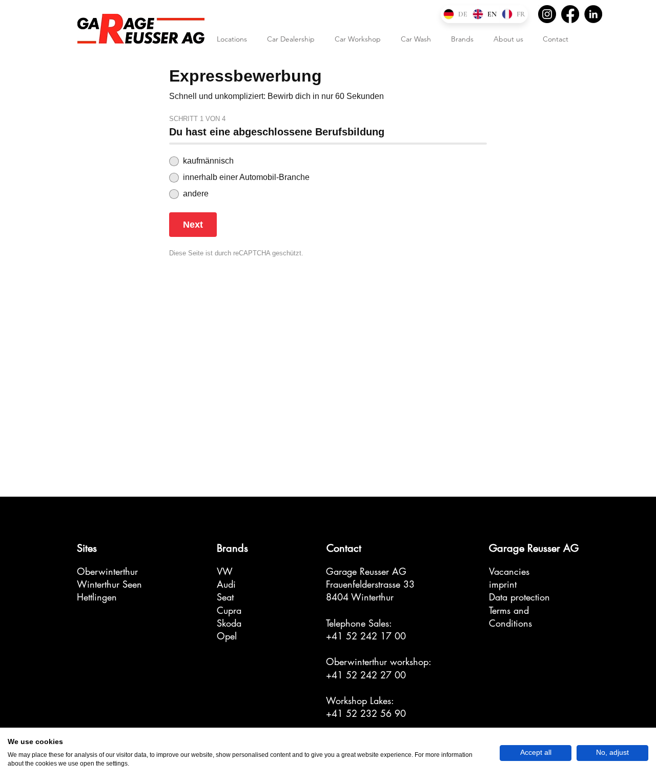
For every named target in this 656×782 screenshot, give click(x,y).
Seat (225, 597)
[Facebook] (570, 14)
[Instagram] (547, 14)
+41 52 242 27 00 (366, 675)
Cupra (229, 610)
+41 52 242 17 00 (366, 636)
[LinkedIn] (593, 14)
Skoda (229, 623)
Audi (226, 584)
